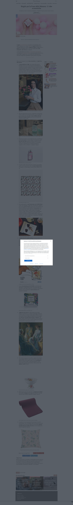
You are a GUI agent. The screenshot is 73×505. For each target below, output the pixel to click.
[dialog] (36, 252)
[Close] (51, 241)
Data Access (36, 263)
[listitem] (36, 255)
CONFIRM (28, 260)
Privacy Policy (41, 263)
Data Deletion (32, 263)
